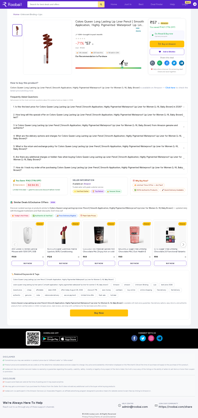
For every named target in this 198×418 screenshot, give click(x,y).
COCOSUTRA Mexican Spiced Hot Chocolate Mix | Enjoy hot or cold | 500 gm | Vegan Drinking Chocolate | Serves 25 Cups (99, 253)
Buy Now (28, 263)
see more (138, 29)
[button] (183, 244)
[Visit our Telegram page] (159, 338)
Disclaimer (111, 417)
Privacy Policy (88, 417)
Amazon (164, 23)
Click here (170, 87)
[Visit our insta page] (151, 338)
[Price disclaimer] (92, 44)
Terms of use (100, 417)
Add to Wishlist (169, 52)
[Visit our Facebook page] (134, 338)
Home (16, 14)
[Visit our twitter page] (143, 338)
